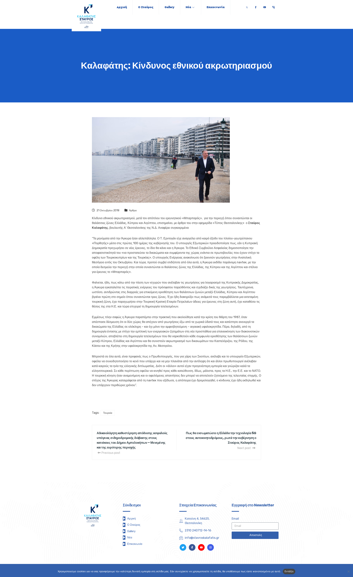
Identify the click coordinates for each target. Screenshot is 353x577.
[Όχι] (348, 571)
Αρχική (122, 7)
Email (235, 518)
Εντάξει (289, 571)
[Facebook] (256, 6)
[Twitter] (247, 6)
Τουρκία (107, 412)
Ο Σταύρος (145, 7)
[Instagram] (210, 547)
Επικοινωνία (216, 7)
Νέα (188, 7)
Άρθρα (133, 210)
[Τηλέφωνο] (274, 6)
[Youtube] (264, 6)
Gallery (169, 7)
